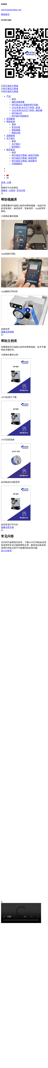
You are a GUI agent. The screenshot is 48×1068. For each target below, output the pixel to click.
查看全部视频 (7, 332)
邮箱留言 (5, 14)
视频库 (4, 190)
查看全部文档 (7, 527)
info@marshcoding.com (11, 10)
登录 (6, 182)
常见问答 (21, 190)
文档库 (12, 190)
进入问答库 (6, 551)
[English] (7, 178)
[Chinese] (7, 175)
